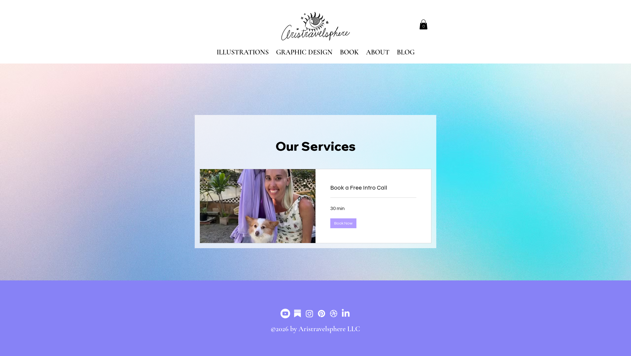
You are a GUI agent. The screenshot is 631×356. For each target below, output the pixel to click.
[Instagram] (309, 313)
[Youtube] (285, 313)
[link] (373, 188)
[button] (423, 24)
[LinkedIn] (346, 313)
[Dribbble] (333, 313)
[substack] (297, 313)
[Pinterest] (321, 313)
